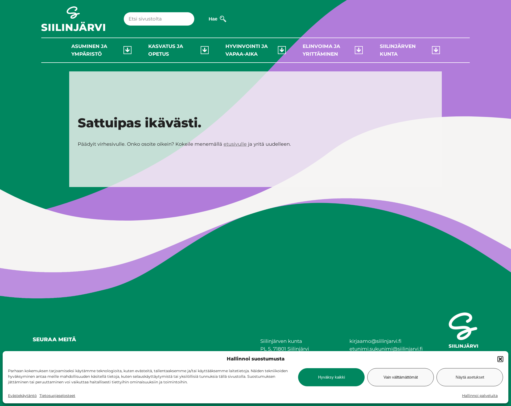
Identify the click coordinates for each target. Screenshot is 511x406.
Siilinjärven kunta (398, 50)
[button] (500, 359)
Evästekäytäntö (22, 395)
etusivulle (235, 144)
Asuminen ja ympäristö (89, 50)
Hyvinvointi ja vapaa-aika (246, 50)
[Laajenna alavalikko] (127, 50)
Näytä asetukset (470, 377)
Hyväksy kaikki (331, 377)
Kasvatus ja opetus (165, 50)
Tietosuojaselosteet (57, 395)
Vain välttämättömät (401, 377)
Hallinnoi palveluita (480, 395)
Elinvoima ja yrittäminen (321, 50)
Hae (213, 19)
